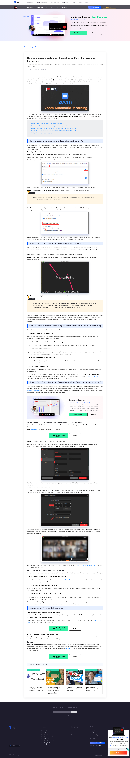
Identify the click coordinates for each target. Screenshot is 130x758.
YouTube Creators (95, 745)
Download (34, 429)
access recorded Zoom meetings (86, 565)
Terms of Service (99, 755)
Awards (73, 737)
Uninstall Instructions (96, 732)
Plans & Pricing (45, 745)
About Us (73, 730)
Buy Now (118, 752)
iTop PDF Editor (45, 739)
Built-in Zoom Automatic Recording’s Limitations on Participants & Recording (53, 128)
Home (26, 47)
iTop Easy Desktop (46, 743)
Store (86, 2)
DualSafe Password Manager (50, 741)
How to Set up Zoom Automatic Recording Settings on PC (47, 123)
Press (72, 734)
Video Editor (40, 7)
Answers (64, 7)
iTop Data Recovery (47, 734)
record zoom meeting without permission (67, 579)
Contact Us (74, 732)
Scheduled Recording (33, 390)
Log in (112, 2)
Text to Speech (49, 7)
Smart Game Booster (47, 732)
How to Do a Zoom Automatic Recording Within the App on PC (49, 126)
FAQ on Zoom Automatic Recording (41, 133)
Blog (31, 47)
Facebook (74, 739)
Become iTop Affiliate (98, 742)
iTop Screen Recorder (93, 376)
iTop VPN (44, 730)
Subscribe (74, 712)
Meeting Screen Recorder (43, 47)
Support (92, 730)
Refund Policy (94, 734)
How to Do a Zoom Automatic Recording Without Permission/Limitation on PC (53, 130)
